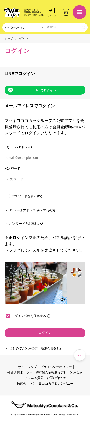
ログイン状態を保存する (29, 316)
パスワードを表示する (27, 196)
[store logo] (12, 12)
